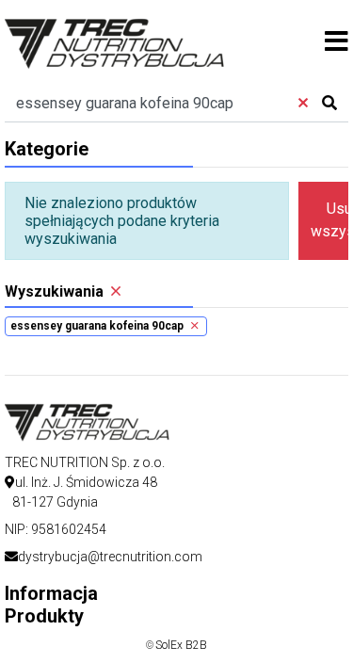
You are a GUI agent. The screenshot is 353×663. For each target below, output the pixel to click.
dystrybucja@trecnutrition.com (110, 556)
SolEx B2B (181, 645)
